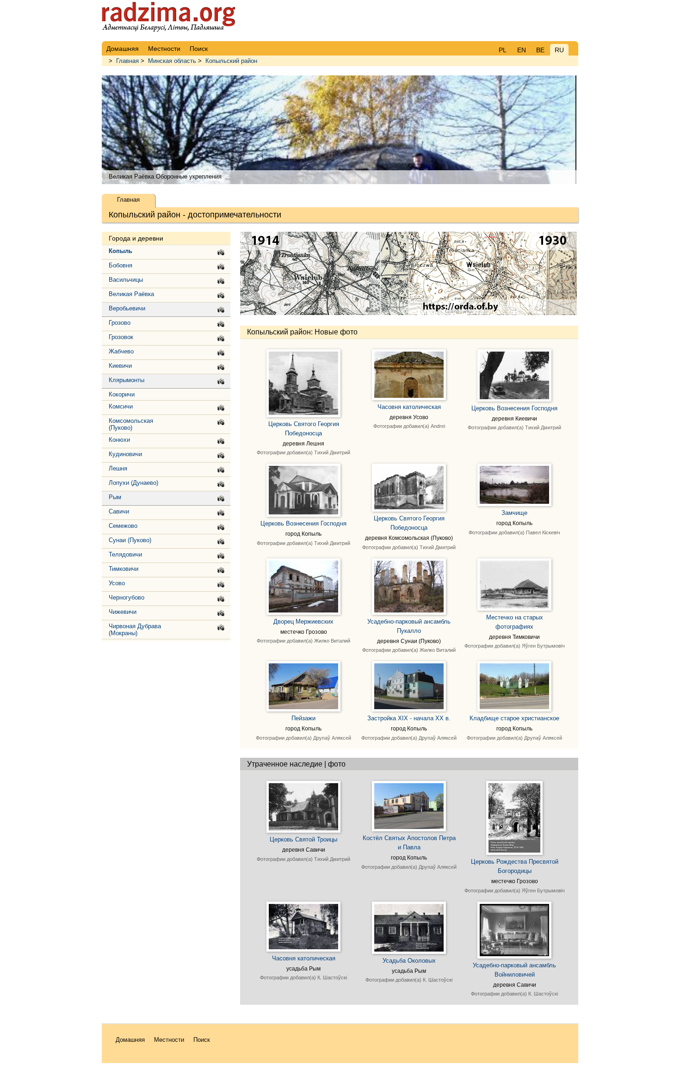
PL (503, 50)
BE (540, 50)
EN (521, 50)
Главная (127, 60)
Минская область (172, 60)
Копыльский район (231, 60)
